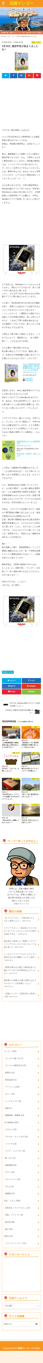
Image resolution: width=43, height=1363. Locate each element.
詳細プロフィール (21, 904)
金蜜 (8, 1108)
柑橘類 (10, 1193)
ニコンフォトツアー (15, 1243)
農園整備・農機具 (14, 1115)
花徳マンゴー (22, 3)
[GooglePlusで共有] (29, 75)
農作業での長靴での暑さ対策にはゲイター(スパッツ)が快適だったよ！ (20, 983)
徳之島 (10, 1222)
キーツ (10, 1094)
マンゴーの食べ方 (14, 1058)
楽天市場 (28, 380)
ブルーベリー (12, 1179)
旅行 (9, 1229)
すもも (9, 1186)
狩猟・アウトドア (14, 1215)
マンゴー (10, 1051)
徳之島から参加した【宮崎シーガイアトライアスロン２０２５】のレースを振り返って (20, 944)
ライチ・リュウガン (15, 1151)
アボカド (10, 1129)
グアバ (10, 1172)
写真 (8, 1236)
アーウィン (12, 1087)
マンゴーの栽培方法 (15, 1065)
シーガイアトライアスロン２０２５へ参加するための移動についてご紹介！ (20, 957)
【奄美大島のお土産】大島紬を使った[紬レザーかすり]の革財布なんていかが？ (20, 970)
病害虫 (10, 1072)
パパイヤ (10, 1144)
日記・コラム (8, 672)
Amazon (28, 378)
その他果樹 (11, 1122)
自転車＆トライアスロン (17, 1208)
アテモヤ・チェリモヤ (16, 1136)
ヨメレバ (26, 445)
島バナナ (10, 1158)
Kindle (28, 454)
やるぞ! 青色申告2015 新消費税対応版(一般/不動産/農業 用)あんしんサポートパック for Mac (31, 367)
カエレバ (32, 372)
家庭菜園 (10, 1165)
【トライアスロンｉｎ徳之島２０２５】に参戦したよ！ (19, 919)
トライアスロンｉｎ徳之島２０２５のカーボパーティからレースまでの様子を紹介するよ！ (20, 931)
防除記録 (10, 1080)
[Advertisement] (21, 102)
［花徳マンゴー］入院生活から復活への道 (20, 995)
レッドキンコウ (13, 1101)
